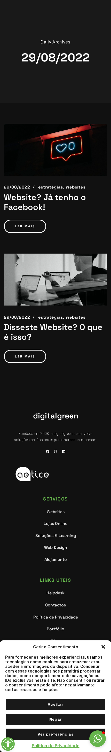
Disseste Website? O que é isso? (53, 332)
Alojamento (55, 559)
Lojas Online (55, 523)
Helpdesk (55, 593)
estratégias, (51, 187)
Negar (55, 719)
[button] (103, 646)
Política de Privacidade (56, 745)
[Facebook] (47, 451)
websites (75, 187)
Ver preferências (56, 734)
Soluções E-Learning (55, 535)
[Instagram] (55, 451)
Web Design (55, 547)
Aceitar (56, 704)
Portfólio (55, 629)
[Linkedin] (63, 451)
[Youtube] (47, 458)
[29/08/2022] (55, 150)
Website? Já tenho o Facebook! (45, 202)
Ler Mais (25, 226)
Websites (56, 511)
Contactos (55, 605)
